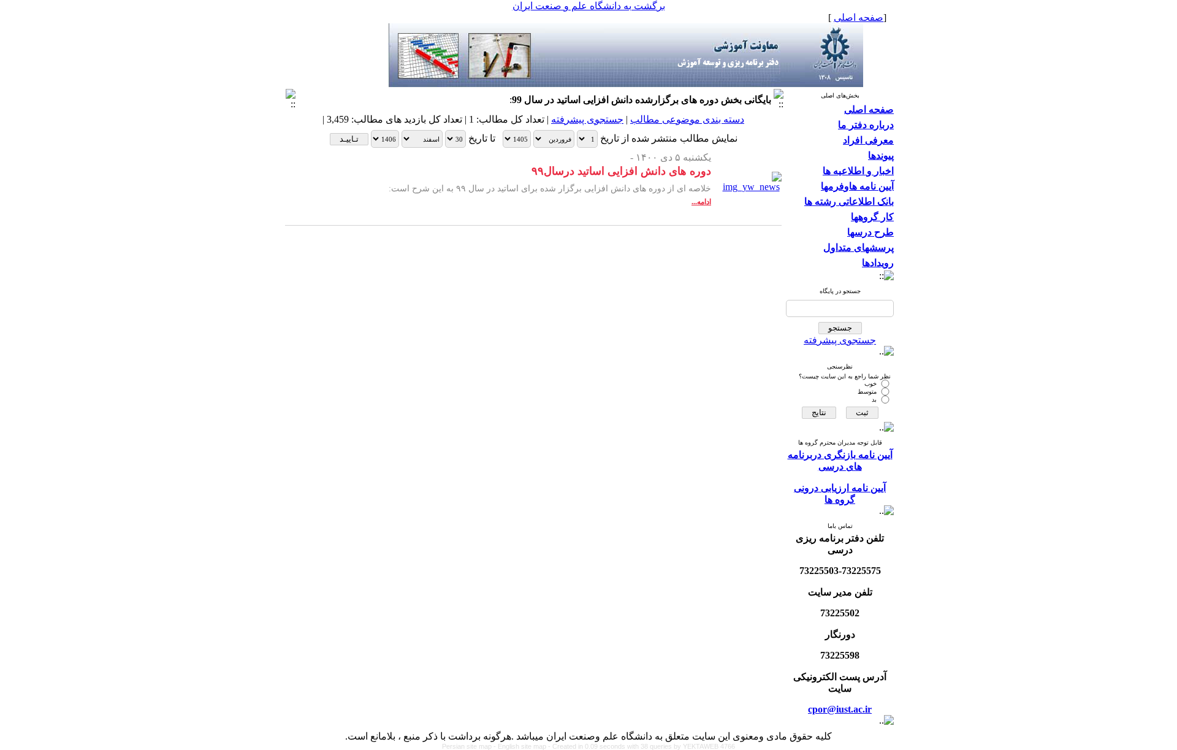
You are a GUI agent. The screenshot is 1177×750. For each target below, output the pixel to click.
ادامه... (701, 201)
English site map (523, 746)
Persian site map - (470, 746)
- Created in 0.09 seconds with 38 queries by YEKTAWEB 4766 (641, 746)
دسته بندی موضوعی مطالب (687, 119)
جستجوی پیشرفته (840, 340)
